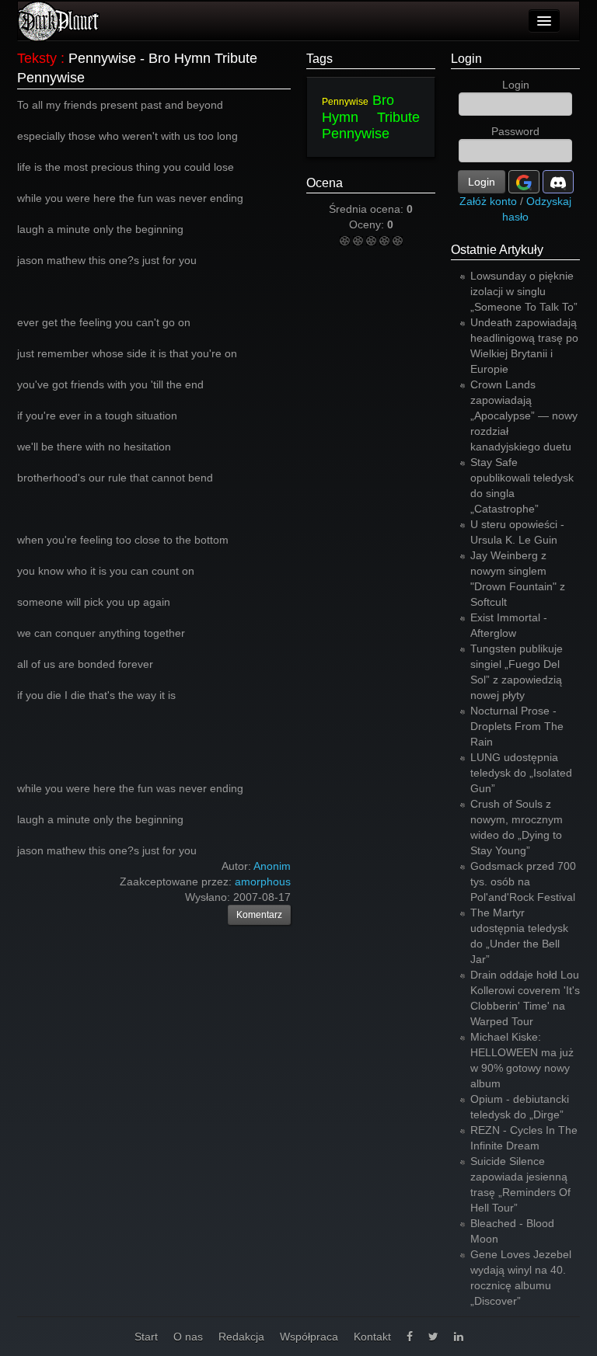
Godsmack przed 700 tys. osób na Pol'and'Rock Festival (523, 881)
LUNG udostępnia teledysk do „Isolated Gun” (521, 772)
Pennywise (345, 101)
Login (466, 58)
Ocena (324, 182)
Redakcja (241, 1336)
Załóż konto (488, 201)
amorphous (263, 881)
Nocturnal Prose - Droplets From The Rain (517, 726)
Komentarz (259, 914)
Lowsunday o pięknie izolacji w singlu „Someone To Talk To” (524, 291)
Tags (319, 58)
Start (146, 1336)
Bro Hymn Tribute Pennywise (371, 116)
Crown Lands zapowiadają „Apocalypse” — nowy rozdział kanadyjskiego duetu (524, 415)
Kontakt (372, 1336)
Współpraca (309, 1336)
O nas (188, 1336)
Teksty (37, 58)
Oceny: (368, 224)
